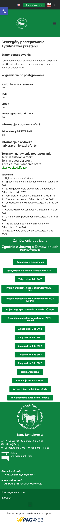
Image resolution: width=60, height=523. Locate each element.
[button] (4, 11)
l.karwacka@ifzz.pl (14, 167)
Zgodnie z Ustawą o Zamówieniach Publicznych (30, 248)
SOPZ (4, 234)
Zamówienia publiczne (30, 240)
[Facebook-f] (54, 5)
